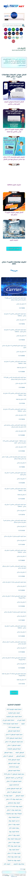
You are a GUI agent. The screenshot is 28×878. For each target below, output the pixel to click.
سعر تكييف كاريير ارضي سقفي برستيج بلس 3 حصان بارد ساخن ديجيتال (14, 521)
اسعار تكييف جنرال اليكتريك (14, 717)
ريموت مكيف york (14, 828)
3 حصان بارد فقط (22, 495)
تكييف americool (14, 767)
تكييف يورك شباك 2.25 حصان (14, 807)
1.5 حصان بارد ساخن (21, 304)
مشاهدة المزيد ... (21, 65)
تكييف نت (11, 875)
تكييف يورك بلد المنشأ (14, 860)
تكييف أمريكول (20, 756)
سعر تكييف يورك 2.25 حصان (14, 799)
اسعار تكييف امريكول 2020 (14, 738)
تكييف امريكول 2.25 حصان (14, 781)
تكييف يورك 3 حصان (14, 842)
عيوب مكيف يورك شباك (14, 857)
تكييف (23, 724)
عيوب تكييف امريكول (14, 763)
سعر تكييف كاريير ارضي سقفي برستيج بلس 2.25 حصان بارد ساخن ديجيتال (15, 426)
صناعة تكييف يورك (14, 832)
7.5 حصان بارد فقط (21, 680)
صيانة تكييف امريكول (14, 771)
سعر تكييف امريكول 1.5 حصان (14, 735)
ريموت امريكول (8, 753)
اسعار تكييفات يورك (14, 817)
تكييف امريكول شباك (14, 760)
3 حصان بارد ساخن (21, 463)
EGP (22, 308)
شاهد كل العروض (14, 248)
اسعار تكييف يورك (14, 850)
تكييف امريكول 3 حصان (14, 745)
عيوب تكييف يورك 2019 (14, 846)
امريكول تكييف (19, 753)
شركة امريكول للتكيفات (14, 749)
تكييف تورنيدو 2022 (14, 727)
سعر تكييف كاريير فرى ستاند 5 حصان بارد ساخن (14, 582)
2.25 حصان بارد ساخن (21, 383)
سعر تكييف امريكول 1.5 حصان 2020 (14, 774)
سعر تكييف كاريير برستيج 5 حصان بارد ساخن (15, 612)
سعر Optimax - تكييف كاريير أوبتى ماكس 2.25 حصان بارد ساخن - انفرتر (14, 442)
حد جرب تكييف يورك (14, 821)
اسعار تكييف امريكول (14, 731)
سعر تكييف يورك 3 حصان (14, 810)
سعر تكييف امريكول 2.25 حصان (14, 742)
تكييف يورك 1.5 (8, 796)
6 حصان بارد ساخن (21, 664)
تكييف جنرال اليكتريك (14, 713)
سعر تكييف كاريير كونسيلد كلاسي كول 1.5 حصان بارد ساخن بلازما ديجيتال (15, 299)
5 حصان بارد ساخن (21, 586)
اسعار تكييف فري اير (8, 720)
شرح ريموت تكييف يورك (14, 839)
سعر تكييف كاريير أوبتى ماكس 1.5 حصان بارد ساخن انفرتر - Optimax (15, 331)
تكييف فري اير (21, 720)
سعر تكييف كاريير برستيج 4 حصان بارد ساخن (15, 536)
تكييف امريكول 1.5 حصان (14, 792)
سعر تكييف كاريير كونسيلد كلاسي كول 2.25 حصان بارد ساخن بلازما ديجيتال (15, 378)
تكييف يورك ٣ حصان (14, 835)
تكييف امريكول (19, 796)
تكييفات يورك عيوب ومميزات (14, 814)
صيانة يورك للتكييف (18, 864)
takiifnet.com (14, 876)
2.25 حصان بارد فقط (21, 399)
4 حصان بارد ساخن (21, 540)
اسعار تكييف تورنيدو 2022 (10, 724)
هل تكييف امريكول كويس (14, 789)
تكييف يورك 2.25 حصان (14, 853)
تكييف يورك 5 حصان (14, 825)
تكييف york (7, 864)
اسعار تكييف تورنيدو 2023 (14, 709)
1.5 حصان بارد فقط (21, 368)
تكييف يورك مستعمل (14, 803)
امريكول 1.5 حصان (8, 756)
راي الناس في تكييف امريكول (14, 778)
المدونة (14, 692)
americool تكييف (14, 785)
